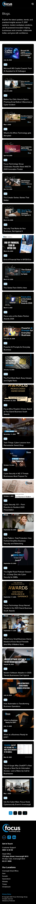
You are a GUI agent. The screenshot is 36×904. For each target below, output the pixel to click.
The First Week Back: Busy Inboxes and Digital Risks (18, 379)
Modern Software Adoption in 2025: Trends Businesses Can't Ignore (18, 674)
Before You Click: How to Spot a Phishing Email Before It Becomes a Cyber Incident (18, 102)
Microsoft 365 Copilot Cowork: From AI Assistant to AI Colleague (18, 69)
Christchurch (6, 887)
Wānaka (5, 881)
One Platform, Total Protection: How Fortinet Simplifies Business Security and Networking (18, 541)
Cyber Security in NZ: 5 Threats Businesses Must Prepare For (16, 474)
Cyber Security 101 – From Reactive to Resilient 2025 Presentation (14, 507)
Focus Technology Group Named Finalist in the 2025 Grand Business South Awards (18, 608)
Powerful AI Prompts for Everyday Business (17, 348)
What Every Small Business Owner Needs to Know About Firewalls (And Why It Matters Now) (17, 641)
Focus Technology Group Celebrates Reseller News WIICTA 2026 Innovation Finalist (17, 166)
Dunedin (5, 876)
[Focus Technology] (11, 828)
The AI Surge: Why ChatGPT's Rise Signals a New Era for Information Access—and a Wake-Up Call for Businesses (18, 770)
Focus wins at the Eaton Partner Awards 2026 (16, 317)
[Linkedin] (14, 837)
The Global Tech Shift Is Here (15, 288)
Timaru (4, 884)
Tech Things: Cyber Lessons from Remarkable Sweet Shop (17, 444)
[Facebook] (9, 837)
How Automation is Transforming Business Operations (16, 705)
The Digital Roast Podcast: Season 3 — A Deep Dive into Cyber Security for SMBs (17, 574)
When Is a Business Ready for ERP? (16, 736)
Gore (3, 873)
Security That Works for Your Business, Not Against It (15, 229)
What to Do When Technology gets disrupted (17, 134)
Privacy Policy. (6, 894)
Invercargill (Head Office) (10, 871)
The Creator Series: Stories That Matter (16, 199)
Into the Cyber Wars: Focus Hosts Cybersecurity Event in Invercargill (17, 803)
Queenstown (6, 879)
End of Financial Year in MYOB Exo (17, 259)
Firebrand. (12, 900)
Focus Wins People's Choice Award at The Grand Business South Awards (18, 411)
